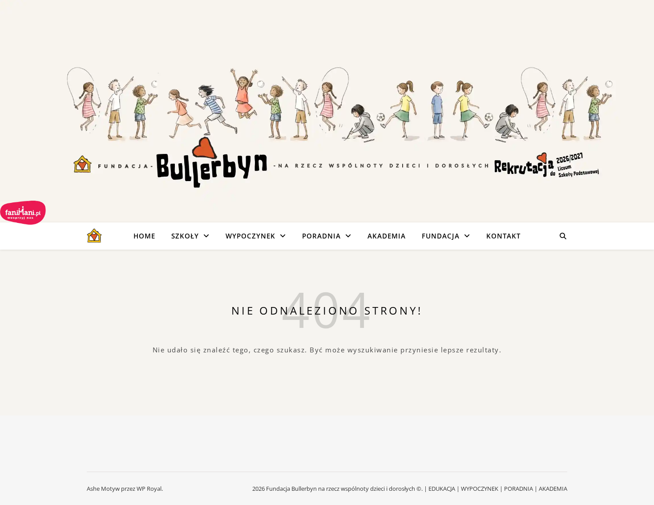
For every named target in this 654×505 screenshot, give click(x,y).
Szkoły (185, 235)
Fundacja (441, 235)
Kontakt (503, 235)
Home (144, 235)
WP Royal (149, 489)
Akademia (386, 235)
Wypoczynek (250, 235)
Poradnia (321, 235)
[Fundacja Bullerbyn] (94, 235)
